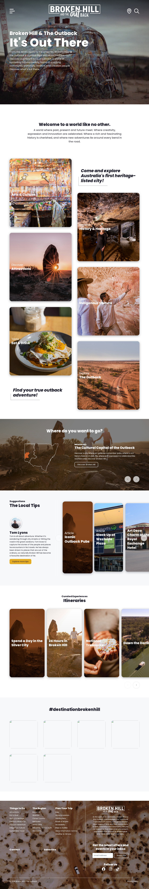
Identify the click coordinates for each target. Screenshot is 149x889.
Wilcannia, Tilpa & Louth (42, 828)
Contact (15, 849)
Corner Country (38, 818)
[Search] (136, 11)
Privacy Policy (132, 881)
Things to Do (17, 808)
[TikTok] (117, 869)
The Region (39, 808)
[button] (31, 543)
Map (57, 812)
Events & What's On (18, 821)
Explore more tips (20, 561)
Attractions (14, 812)
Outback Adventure (18, 824)
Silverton (35, 815)
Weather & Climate (63, 834)
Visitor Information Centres (66, 831)
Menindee (36, 821)
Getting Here (60, 818)
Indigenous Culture (17, 828)
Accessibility (60, 824)
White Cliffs (37, 824)
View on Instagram (24, 734)
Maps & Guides (61, 828)
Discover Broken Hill (86, 464)
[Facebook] (103, 869)
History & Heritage (17, 818)
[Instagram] (110, 869)
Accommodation (62, 815)
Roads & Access (61, 821)
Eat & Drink (14, 815)
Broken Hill (36, 812)
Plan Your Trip (63, 808)
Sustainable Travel (17, 831)
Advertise (50, 849)
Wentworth (37, 831)
